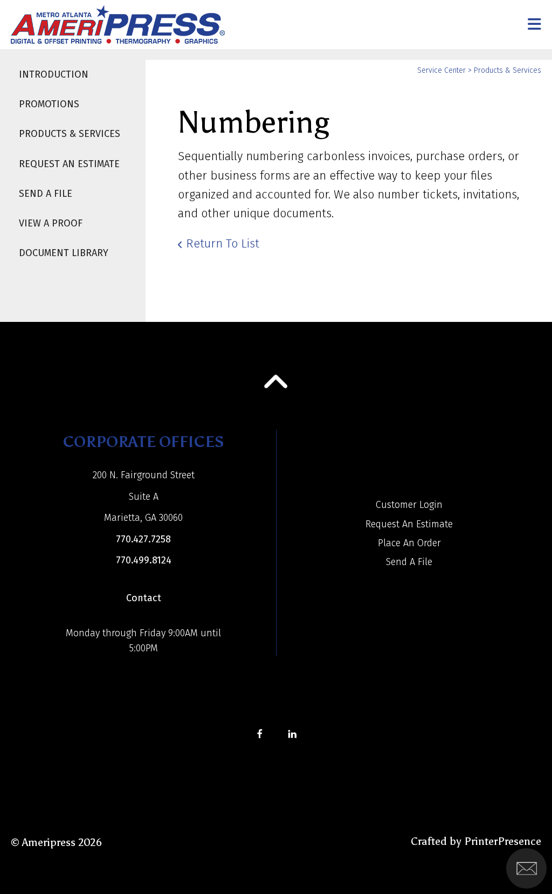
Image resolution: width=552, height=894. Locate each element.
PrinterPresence (502, 841)
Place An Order (409, 543)
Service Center (441, 70)
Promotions (49, 104)
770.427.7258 (143, 539)
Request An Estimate (69, 164)
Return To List (222, 243)
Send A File (45, 194)
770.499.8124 (143, 560)
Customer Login (409, 505)
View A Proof (50, 223)
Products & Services (69, 134)
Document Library (63, 253)
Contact (143, 598)
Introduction (53, 74)
